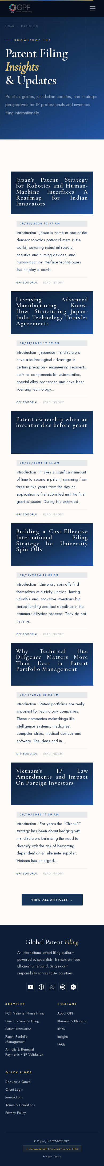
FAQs (61, 1044)
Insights (62, 1036)
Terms (58, 1156)
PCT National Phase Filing (24, 1013)
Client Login (14, 1089)
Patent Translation (18, 1028)
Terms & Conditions (20, 1104)
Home (10, 26)
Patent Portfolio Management (16, 1039)
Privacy (47, 1156)
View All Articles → (52, 899)
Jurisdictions (14, 1097)
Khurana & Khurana (71, 1021)
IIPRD (61, 1028)
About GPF (65, 1013)
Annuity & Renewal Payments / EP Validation (24, 1052)
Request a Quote (17, 1081)
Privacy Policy (15, 1112)
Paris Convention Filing (22, 1021)
